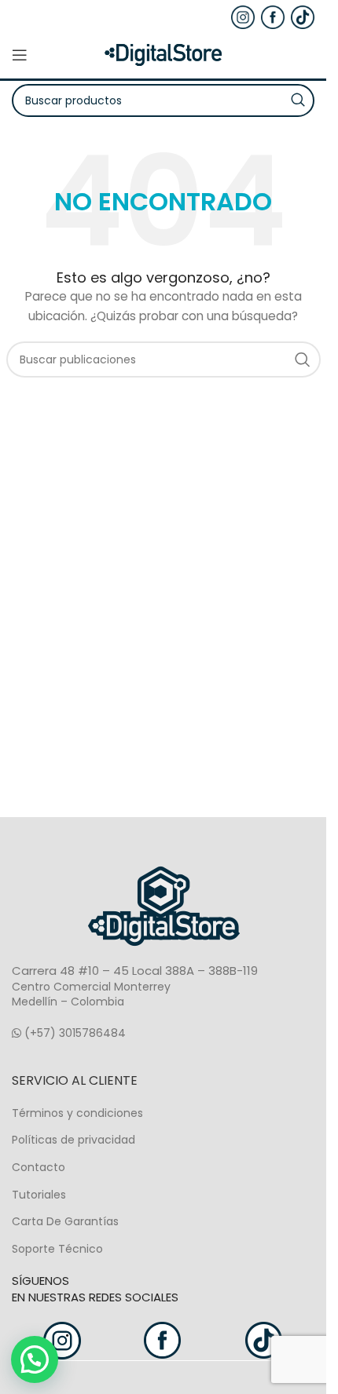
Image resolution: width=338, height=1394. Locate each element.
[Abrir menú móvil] (19, 55)
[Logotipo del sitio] (163, 54)
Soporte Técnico (57, 1249)
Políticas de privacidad (73, 1140)
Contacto (38, 1167)
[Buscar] (303, 359)
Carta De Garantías (65, 1221)
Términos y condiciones (77, 1113)
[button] (34, 1359)
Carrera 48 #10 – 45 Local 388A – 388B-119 (135, 970)
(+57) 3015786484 (73, 1033)
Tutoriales (39, 1194)
